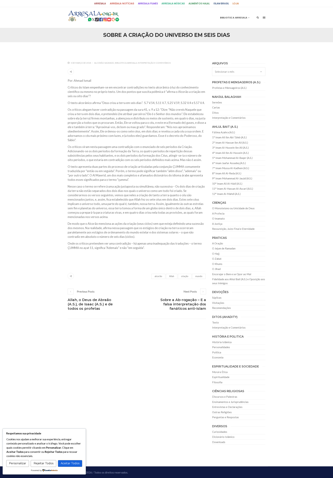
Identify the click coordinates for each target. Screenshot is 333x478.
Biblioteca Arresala (126, 63)
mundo (198, 276)
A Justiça (217, 223)
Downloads (218, 442)
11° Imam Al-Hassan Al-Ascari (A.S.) (232, 188)
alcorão (158, 276)
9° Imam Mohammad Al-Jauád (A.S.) (232, 178)
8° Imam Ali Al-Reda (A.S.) (226, 173)
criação (184, 276)
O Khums (217, 263)
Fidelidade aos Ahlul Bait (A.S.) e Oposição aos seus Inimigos (238, 281)
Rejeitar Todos (43, 463)
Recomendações (221, 307)
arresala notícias (122, 3)
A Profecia (218, 213)
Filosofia (217, 382)
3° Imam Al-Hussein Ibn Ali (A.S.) (230, 147)
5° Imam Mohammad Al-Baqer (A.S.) (232, 157)
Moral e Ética (220, 372)
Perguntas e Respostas (225, 417)
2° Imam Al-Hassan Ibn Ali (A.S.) (230, 142)
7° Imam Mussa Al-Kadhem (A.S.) (230, 168)
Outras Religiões (222, 412)
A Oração (217, 243)
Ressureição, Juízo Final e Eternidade (233, 228)
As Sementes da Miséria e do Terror (101, 49)
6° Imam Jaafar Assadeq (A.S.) (229, 163)
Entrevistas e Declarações (227, 406)
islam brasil (221, 3)
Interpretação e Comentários (154, 63)
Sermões (217, 102)
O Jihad (216, 268)
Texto (215, 322)
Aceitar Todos (70, 463)
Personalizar (17, 463)
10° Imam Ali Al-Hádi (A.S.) (227, 183)
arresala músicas (173, 3)
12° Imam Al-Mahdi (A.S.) (226, 193)
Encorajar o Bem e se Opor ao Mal (231, 274)
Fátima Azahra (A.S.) (223, 132)
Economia (217, 357)
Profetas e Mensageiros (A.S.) (229, 87)
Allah (171, 276)
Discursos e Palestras (224, 396)
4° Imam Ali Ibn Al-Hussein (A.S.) (230, 152)
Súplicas (216, 297)
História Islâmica (222, 342)
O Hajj (215, 253)
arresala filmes (148, 3)
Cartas (216, 107)
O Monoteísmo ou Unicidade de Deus (233, 208)
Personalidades (221, 347)
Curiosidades (219, 431)
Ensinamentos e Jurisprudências (230, 401)
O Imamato (218, 218)
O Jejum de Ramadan (224, 248)
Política (216, 352)
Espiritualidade (220, 377)
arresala (100, 3)
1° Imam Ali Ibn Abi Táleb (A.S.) (229, 137)
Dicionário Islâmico (223, 436)
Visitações (218, 302)
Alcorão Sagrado (104, 63)
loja (236, 3)
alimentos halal (199, 3)
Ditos (215, 112)
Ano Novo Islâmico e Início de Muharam (201, 49)
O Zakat (216, 258)
